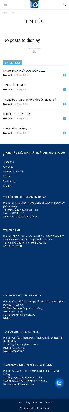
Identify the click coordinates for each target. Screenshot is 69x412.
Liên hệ (7, 185)
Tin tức (6, 176)
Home (4, 12)
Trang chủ (8, 161)
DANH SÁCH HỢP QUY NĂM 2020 (24, 70)
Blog (28, 402)
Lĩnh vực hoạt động (13, 171)
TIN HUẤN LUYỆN (14, 85)
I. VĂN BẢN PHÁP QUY (17, 128)
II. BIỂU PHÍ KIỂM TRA (16, 114)
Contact (48, 402)
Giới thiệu (8, 166)
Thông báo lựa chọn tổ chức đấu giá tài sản (30, 99)
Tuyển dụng (9, 181)
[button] (64, 4)
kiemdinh (7, 75)
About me (37, 402)
